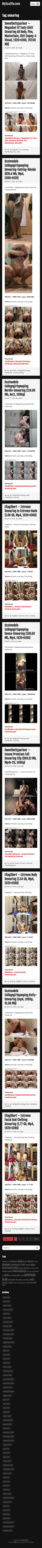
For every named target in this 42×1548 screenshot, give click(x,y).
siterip (20, 1280)
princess (30, 1275)
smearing (25, 150)
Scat (8, 150)
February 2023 (7, 1420)
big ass (25, 1261)
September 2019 (8, 1469)
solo (32, 1279)
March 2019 (7, 1494)
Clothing (14, 1229)
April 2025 (6, 1314)
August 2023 (7, 1396)
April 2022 (6, 1428)
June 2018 (6, 1510)
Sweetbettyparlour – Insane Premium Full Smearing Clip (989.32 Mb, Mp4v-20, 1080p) (21, 756)
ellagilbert (15, 616)
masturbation (19, 1270)
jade (37, 1268)
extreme (21, 616)
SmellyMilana (26, 1280)
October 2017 (7, 1531)
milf (33, 1271)
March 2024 (7, 1367)
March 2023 (7, 1416)
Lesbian (4, 1271)
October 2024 (7, 1338)
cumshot (27, 1265)
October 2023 (7, 1387)
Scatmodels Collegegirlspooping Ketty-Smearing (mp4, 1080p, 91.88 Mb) (21, 997)
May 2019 (6, 1486)
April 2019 (6, 1490)
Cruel (22, 1264)
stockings (5, 1283)
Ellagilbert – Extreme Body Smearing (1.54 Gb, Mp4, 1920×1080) (21, 879)
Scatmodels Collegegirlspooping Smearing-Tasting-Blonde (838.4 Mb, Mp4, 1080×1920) (20, 169)
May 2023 (6, 1408)
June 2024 (6, 1355)
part (10, 1275)
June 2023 (6, 1404)
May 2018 (6, 1514)
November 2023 (8, 1383)
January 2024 (7, 1375)
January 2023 (7, 1424)
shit (20, 150)
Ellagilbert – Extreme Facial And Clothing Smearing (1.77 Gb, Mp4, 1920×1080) (19, 1122)
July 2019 (6, 1477)
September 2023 (8, 1391)
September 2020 (8, 1441)
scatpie (20, 48)
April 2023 (6, 1412)
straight (10, 1283)
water (4, 1285)
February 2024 (7, 1371)
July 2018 (6, 1506)
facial (32, 1229)
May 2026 (6, 1297)
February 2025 (7, 1322)
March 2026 (7, 1306)
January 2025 (7, 1326)
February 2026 (7, 1310)
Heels (26, 616)
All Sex (8, 1261)
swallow (15, 1282)
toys (35, 1282)
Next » (36, 1239)
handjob (20, 1268)
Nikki (6, 1275)
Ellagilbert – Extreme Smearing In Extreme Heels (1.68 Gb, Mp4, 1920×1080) (21, 511)
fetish (10, 1267)
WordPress (24, 1540)
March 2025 (7, 1318)
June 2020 (6, 1453)
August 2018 (7, 1502)
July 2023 (6, 1400)
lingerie (10, 1271)
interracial (33, 1268)
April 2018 (6, 1518)
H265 (15, 1267)
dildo (33, 1264)
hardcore (27, 1268)
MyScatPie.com (11, 4)
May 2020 (6, 1457)
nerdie (27, 495)
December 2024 (8, 1330)
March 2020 (7, 1461)
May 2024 (6, 1359)
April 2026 (6, 1301)
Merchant (29, 1271)
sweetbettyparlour (10, 152)
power (22, 1275)
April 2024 (6, 1363)
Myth (15, 1542)
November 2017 (8, 1526)
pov (18, 1275)
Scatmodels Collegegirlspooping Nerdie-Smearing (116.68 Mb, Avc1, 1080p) (20, 388)
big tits (30, 1261)
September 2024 (8, 1342)
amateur (13, 1261)
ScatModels (8, 373)
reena (27, 738)
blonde (14, 370)
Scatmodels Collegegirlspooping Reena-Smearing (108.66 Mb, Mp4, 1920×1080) (20, 631)
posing (14, 1275)
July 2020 (6, 1449)
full (13, 863)
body (13, 981)
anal (20, 1261)
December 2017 (8, 1522)
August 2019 (7, 1473)
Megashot (15, 150)
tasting (21, 373)
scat (4, 1279)
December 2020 (8, 1432)
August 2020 (7, 1445)
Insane (17, 863)
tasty (18, 152)
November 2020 (8, 1436)
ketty (27, 1104)
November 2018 (8, 1498)
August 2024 (7, 1346)
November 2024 (8, 1334)
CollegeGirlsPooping (23, 370)
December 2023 (8, 1379)
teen (28, 1283)
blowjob (6, 1264)
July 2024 (6, 1351)
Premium (22, 863)
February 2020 (7, 1465)
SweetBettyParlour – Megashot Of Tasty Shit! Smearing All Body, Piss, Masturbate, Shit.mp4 (21, 140)
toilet (31, 1283)
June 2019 (6, 1481)
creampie (15, 1264)
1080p (4, 1261)
